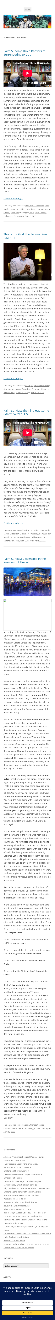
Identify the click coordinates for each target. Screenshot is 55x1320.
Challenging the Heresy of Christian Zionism (22, 1191)
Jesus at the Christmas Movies (16, 1205)
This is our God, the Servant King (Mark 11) (25, 236)
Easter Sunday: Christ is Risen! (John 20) (20, 1184)
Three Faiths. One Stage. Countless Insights (22, 1181)
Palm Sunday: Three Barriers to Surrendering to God (24, 52)
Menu (27, 9)
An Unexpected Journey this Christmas (20, 1202)
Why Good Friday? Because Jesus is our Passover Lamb (27, 1188)
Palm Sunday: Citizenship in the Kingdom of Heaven (25, 560)
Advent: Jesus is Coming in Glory (17, 1209)
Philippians (8, 216)
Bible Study (45, 530)
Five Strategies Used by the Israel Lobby (21, 1164)
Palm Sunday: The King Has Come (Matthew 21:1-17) (26, 412)
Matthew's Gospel (11, 540)
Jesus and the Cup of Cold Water (17, 1167)
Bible (27, 205)
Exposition (20, 209)
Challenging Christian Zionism (16, 1171)
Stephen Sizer (22, 392)
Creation (7, 1128)
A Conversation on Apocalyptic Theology (21, 1195)
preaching (8, 537)
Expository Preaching (35, 209)
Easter (12, 209)
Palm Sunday (40, 212)
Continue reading (13, 198)
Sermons (15, 212)
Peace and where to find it (15, 1198)
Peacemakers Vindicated (14, 1240)
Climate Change (37, 1125)
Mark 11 (44, 389)
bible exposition (38, 537)
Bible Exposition (37, 205)
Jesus (31, 212)
